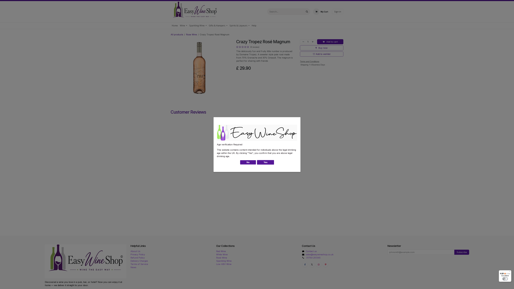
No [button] (248, 162)
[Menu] (509, 271)
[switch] (505, 278)
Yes (265, 162)
